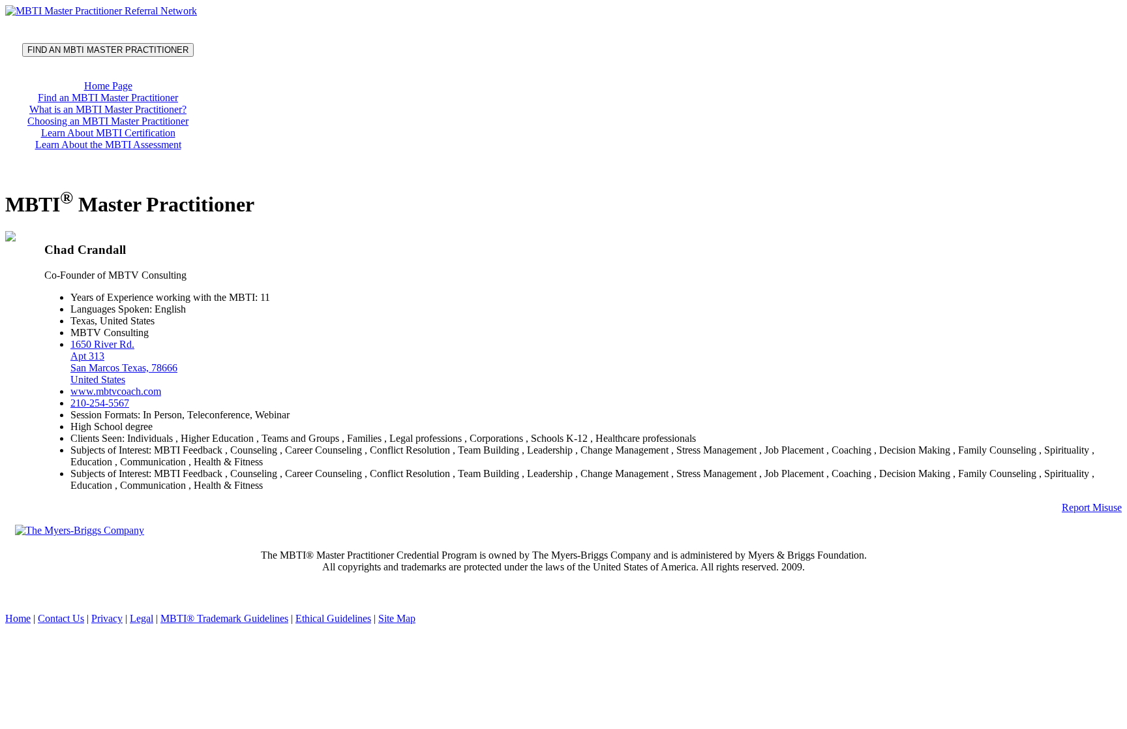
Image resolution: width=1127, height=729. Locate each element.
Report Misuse (1092, 507)
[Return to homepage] (101, 10)
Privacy (107, 618)
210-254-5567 (99, 403)
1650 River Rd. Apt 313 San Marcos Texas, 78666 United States (123, 362)
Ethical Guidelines (333, 618)
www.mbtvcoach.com (115, 391)
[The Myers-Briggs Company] (81, 529)
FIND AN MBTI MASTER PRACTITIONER (107, 50)
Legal (141, 618)
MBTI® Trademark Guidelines (224, 618)
